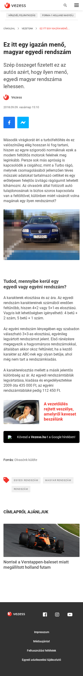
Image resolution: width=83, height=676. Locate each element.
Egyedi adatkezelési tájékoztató (41, 659)
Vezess (16, 97)
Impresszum (41, 632)
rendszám (21, 489)
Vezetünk (27, 28)
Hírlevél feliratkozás (22, 15)
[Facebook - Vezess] (9, 122)
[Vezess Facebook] (45, 613)
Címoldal (9, 28)
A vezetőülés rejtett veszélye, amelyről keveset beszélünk (60, 411)
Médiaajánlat (41, 641)
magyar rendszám (58, 480)
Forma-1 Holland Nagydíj (58, 15)
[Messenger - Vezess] (23, 122)
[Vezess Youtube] (69, 613)
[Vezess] (20, 5)
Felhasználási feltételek (41, 650)
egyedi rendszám (26, 480)
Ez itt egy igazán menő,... (54, 28)
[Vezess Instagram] (57, 613)
